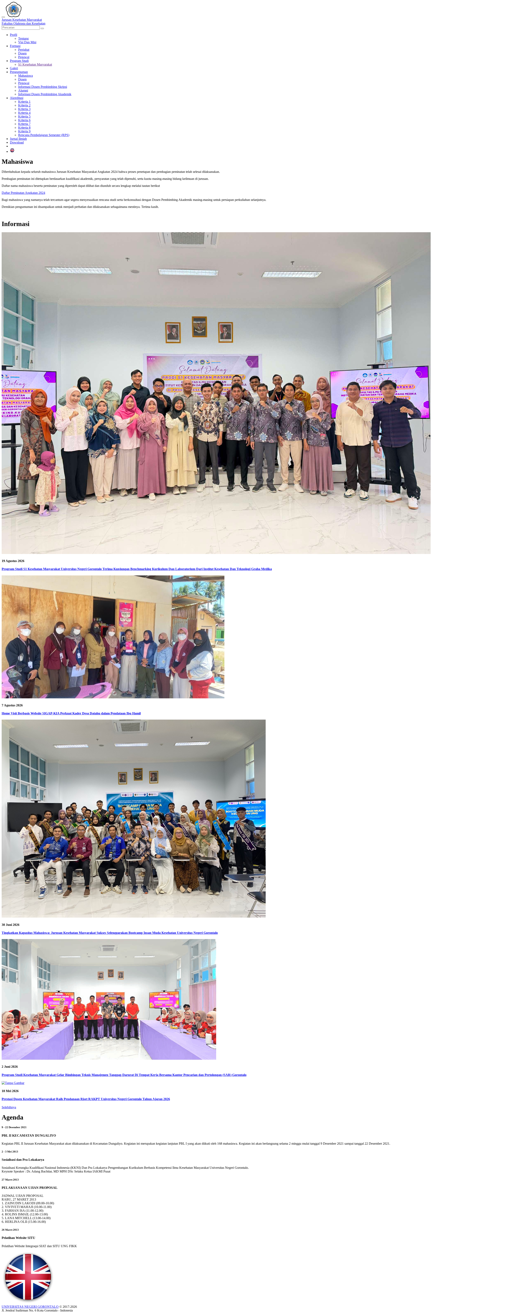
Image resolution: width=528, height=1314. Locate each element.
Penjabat (23, 49)
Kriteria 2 (24, 105)
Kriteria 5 (24, 116)
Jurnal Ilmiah (18, 138)
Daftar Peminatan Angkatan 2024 (23, 192)
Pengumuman (19, 72)
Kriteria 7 (24, 124)
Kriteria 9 (24, 131)
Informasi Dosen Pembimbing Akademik (44, 94)
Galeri (14, 68)
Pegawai (23, 57)
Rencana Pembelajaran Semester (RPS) (43, 135)
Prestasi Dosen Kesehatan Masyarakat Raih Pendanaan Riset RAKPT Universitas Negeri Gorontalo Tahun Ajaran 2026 (86, 1099)
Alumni (23, 90)
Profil (13, 35)
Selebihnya (9, 1107)
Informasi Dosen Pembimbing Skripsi (42, 86)
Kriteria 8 (24, 127)
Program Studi (19, 60)
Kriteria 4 (24, 112)
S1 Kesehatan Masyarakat (35, 64)
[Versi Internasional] (12, 151)
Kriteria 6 (24, 120)
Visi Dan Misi (27, 42)
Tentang (23, 38)
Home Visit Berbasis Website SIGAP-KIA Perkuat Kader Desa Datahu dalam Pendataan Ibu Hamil (71, 713)
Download (17, 142)
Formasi (15, 46)
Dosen (22, 53)
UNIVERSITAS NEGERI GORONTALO (30, 1306)
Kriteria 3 (24, 109)
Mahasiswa (25, 75)
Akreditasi (16, 98)
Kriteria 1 (24, 101)
